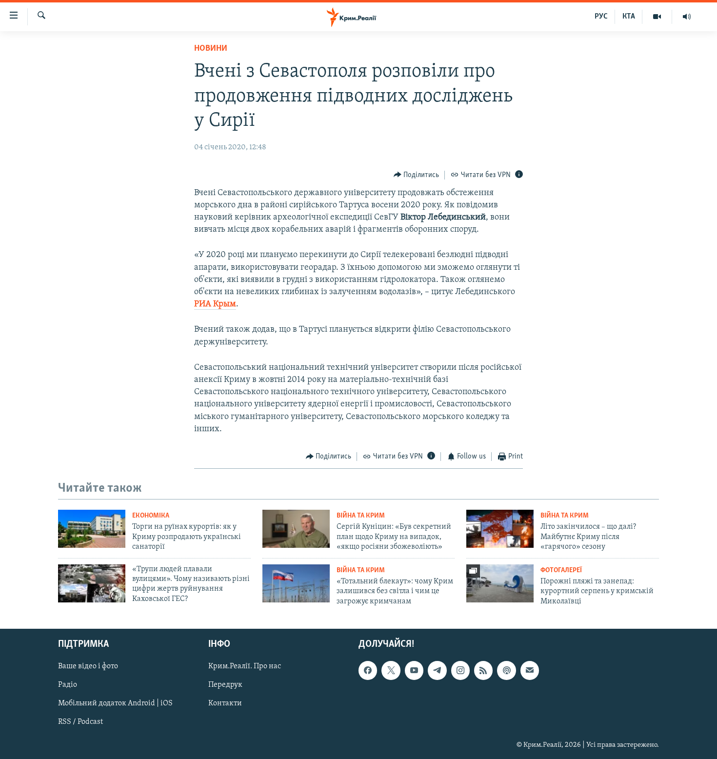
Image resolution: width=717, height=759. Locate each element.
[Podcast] (506, 670)
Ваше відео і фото (88, 666)
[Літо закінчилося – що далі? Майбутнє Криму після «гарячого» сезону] (500, 529)
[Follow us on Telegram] (437, 670)
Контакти (225, 703)
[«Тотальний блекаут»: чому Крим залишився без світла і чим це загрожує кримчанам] (296, 583)
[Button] (416, 175)
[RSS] (483, 670)
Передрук (225, 685)
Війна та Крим (361, 515)
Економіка (150, 515)
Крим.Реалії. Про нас (244, 666)
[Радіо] (686, 16)
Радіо (67, 685)
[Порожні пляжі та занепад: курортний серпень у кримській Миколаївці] (500, 583)
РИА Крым (215, 304)
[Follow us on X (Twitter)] (390, 670)
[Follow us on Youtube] (414, 670)
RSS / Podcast (80, 722)
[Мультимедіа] (657, 16)
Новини (210, 48)
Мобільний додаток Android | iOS (115, 703)
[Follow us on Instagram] (460, 670)
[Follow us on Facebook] (367, 670)
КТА (628, 16)
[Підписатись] (529, 670)
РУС (601, 16)
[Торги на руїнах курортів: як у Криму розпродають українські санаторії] (91, 529)
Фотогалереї (561, 570)
